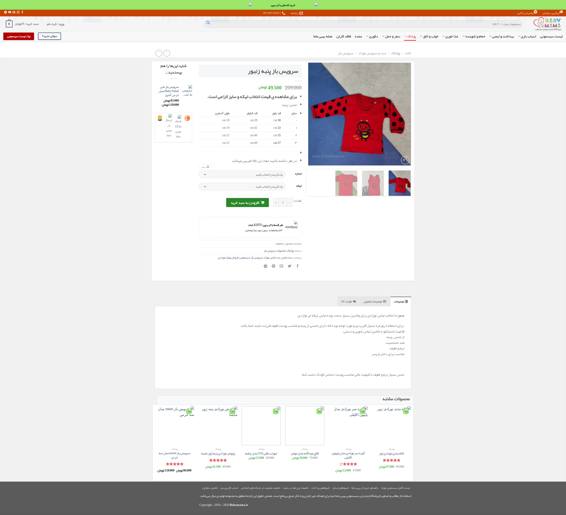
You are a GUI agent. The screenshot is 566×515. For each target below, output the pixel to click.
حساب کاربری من (229, 487)
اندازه (298, 173)
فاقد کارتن (343, 36)
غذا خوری (451, 36)
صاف (203, 167)
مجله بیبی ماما (322, 36)
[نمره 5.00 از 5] (391, 460)
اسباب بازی (528, 36)
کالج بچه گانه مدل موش (305, 454)
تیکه (299, 186)
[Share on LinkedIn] (265, 267)
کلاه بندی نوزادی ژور (391, 454)
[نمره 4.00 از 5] (348, 463)
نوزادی (222, 257)
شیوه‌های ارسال (341, 487)
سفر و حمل (392, 36)
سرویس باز (346, 53)
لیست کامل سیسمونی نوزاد (395, 487)
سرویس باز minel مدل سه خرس (174, 455)
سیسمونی (244, 257)
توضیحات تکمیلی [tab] (373, 301)
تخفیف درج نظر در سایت (295, 487)
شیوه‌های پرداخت (320, 487)
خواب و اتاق (430, 36)
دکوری (373, 36)
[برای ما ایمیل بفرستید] (14, 12)
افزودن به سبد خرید (245, 202)
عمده (358, 36)
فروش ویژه (232, 257)
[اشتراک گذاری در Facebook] (297, 267)
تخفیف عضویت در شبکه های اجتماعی (260, 487)
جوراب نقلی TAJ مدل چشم (261, 454)
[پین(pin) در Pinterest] (273, 267)
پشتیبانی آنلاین (525, 13)
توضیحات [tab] (399, 301)
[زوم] (405, 160)
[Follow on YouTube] (9, 12)
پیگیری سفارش (550, 13)
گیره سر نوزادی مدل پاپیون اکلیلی (348, 455)
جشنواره (281, 251)
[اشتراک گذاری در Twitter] (289, 267)
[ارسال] (208, 24)
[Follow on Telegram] (5, 12)
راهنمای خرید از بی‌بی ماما (364, 487)
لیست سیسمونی (551, 36)
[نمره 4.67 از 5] (175, 463)
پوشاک (411, 36)
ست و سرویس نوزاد (372, 53)
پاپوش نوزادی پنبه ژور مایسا (218, 454)
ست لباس (286, 257)
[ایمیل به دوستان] (281, 267)
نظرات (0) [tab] (346, 301)
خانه (408, 53)
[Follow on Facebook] (22, 12)
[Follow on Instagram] (18, 12)
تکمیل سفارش (210, 487)
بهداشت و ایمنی (503, 36)
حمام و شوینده (475, 36)
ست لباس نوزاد (272, 257)
